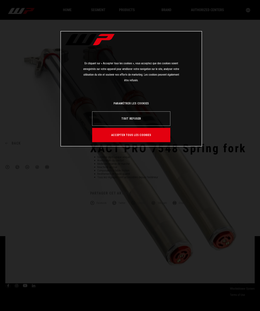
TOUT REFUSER (131, 118)
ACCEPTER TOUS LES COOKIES (131, 135)
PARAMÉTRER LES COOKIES (131, 103)
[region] (131, 88)
